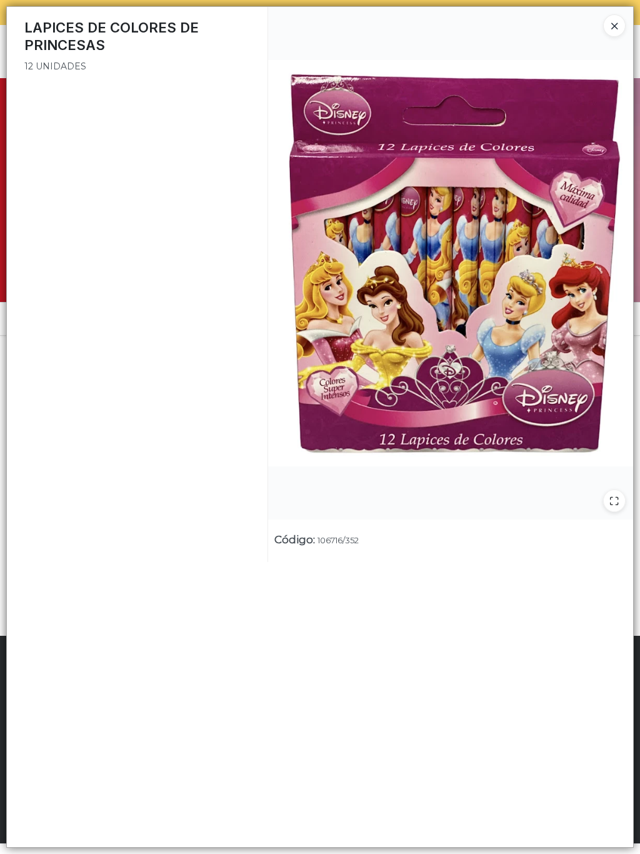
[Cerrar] (614, 25)
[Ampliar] (614, 501)
